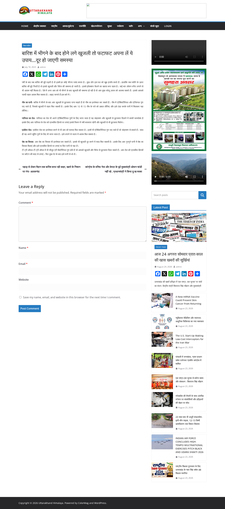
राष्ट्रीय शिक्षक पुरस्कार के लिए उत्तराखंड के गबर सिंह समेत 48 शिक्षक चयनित (188, 470)
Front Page (161, 247)
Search (202, 195)
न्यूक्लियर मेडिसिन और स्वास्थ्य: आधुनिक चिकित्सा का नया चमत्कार (190, 319)
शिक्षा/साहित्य (27, 45)
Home (24, 26)
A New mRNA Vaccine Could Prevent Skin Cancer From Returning (188, 300)
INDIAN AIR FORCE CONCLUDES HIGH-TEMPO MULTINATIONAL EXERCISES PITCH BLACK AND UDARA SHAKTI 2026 (189, 445)
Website (24, 279)
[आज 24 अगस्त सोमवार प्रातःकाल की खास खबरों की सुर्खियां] (179, 227)
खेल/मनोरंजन (96, 26)
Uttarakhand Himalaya (51, 503)
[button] (143, 26)
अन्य (140, 26)
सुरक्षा (109, 26)
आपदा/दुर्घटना (68, 26)
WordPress (100, 503)
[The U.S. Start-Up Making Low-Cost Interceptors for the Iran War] (162, 341)
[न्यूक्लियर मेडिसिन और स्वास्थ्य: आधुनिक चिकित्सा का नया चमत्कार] (162, 322)
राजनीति (82, 26)
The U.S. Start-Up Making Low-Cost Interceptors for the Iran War (189, 339)
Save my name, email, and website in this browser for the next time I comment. (72, 297)
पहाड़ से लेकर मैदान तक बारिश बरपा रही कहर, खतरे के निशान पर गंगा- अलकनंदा (51, 169)
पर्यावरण (120, 26)
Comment (26, 202)
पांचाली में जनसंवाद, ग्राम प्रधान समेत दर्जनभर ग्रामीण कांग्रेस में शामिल (189, 360)
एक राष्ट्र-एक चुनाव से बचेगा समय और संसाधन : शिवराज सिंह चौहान (189, 379)
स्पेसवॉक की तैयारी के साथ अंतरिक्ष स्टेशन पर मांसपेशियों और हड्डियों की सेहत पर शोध (190, 399)
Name (23, 248)
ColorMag (83, 503)
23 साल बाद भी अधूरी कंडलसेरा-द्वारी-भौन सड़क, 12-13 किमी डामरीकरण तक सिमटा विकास (189, 420)
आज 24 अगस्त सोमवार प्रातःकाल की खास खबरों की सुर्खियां (179, 257)
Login (167, 26)
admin (43, 67)
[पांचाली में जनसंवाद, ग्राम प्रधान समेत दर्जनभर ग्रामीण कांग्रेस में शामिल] (162, 362)
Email (23, 264)
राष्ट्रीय (54, 26)
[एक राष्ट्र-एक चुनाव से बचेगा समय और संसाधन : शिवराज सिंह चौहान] (162, 382)
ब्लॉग (131, 26)
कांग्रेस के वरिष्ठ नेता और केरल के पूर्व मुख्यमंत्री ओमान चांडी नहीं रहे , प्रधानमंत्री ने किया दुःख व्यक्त (114, 169)
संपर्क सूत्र (154, 26)
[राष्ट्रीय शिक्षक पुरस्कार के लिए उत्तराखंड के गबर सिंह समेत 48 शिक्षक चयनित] (162, 472)
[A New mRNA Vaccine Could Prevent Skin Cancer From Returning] (162, 302)
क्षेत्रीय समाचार (40, 26)
